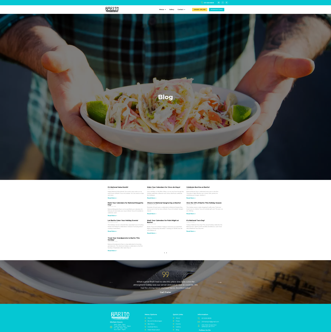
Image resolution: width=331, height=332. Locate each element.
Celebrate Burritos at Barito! (198, 187)
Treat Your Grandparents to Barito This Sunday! (124, 239)
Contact (180, 9)
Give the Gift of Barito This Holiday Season (204, 203)
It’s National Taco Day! (195, 220)
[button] (220, 282)
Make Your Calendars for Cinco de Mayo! (163, 187)
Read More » (112, 198)
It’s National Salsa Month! (118, 187)
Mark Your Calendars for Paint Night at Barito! (163, 221)
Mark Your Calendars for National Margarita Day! (125, 204)
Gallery (171, 9)
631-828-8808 (209, 3)
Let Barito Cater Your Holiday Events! (123, 220)
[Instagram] (222, 2)
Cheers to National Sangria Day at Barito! (164, 203)
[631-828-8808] (202, 2)
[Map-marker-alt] (226, 2)
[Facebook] (218, 2)
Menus (161, 9)
